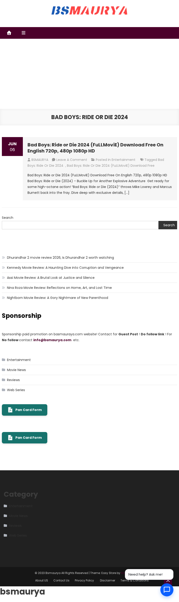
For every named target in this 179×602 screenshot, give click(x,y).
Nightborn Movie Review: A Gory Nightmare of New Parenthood (57, 297)
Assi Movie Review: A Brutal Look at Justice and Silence (51, 277)
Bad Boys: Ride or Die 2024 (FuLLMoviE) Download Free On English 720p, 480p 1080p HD (95, 148)
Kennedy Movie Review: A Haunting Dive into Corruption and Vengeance (65, 267)
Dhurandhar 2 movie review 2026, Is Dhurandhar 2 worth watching (60, 257)
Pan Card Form (28, 409)
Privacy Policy (85, 580)
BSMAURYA (39, 159)
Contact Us (61, 580)
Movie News (16, 370)
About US (41, 580)
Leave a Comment (71, 159)
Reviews (13, 380)
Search (7, 217)
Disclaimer (107, 580)
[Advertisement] (89, 73)
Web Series (16, 390)
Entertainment (123, 159)
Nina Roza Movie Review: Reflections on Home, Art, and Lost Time (59, 287)
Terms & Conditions (134, 580)
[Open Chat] (166, 589)
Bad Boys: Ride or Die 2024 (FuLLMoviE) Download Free (111, 165)
